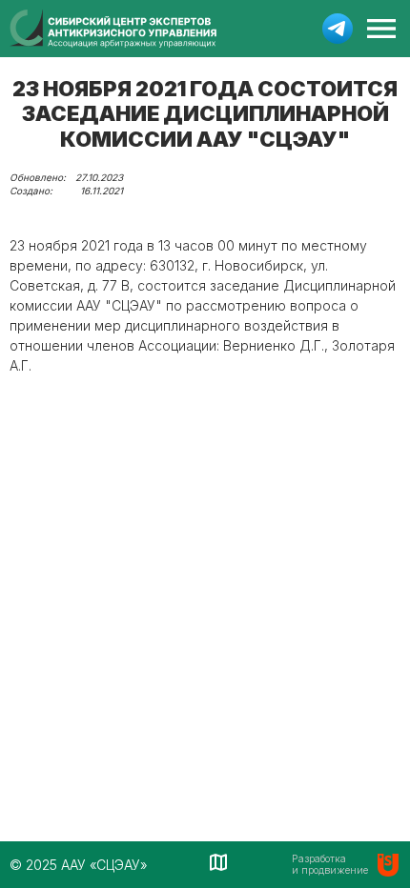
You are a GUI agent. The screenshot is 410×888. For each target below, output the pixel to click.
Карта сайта (220, 862)
